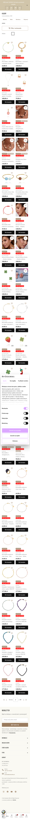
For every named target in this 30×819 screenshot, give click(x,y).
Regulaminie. (12, 732)
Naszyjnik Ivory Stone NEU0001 (21, 160)
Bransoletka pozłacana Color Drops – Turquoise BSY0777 (8, 523)
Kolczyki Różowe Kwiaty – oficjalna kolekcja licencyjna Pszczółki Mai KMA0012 (8, 258)
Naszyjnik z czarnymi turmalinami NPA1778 (21, 685)
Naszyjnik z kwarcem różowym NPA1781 (7, 685)
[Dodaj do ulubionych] (12, 43)
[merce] (14, 800)
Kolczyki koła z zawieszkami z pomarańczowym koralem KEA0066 (20, 95)
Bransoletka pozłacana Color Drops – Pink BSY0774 (7, 555)
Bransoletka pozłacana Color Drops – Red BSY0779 (21, 488)
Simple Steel (4, 320)
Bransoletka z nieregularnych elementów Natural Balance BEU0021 (6, 454)
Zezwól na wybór (15, 435)
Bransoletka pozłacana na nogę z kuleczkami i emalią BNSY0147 (7, 323)
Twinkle (3, 59)
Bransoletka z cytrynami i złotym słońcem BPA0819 (22, 62)
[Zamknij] (27, 5)
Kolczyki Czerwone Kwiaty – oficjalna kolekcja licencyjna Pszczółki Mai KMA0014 (22, 226)
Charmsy (4, 125)
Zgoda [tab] (4, 381)
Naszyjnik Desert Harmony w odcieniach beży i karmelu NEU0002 (8, 160)
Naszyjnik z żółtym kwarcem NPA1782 (20, 653)
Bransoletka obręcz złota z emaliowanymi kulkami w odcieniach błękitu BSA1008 (8, 193)
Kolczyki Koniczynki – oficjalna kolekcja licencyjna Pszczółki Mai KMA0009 (8, 291)
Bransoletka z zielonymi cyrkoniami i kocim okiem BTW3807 (7, 62)
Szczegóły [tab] (13, 381)
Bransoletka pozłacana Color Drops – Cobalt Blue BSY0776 (21, 523)
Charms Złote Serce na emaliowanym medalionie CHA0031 (8, 128)
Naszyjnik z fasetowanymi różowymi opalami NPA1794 (22, 588)
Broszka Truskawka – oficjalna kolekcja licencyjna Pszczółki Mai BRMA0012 (8, 356)
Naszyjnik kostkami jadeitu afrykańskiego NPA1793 (7, 621)
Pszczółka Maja (5, 255)
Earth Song (4, 92)
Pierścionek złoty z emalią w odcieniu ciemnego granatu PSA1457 (6, 490)
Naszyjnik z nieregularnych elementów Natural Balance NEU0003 (20, 128)
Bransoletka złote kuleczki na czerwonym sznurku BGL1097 (7, 226)
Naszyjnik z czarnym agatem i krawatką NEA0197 (7, 95)
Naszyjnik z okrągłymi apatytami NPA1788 (7, 653)
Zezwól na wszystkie (15, 430)
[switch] (26, 413)
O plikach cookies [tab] (23, 381)
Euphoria (18, 125)
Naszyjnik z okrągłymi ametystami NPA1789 (21, 620)
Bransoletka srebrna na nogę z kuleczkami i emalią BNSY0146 (21, 323)
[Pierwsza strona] (4, 699)
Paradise (17, 59)
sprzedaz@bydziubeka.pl (9, 774)
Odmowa (15, 441)
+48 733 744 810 (8, 770)
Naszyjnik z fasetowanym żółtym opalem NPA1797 (8, 588)
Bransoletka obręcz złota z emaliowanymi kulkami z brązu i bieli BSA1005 (22, 193)
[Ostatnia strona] (26, 699)
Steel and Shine (5, 190)
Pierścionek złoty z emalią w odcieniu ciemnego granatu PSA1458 (20, 456)
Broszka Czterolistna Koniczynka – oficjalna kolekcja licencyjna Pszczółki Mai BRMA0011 (21, 356)
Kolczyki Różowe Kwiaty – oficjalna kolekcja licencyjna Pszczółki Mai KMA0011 (21, 258)
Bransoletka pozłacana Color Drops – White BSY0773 (21, 555)
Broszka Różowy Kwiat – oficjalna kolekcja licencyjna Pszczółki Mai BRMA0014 (22, 291)
